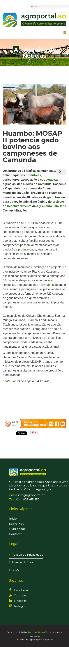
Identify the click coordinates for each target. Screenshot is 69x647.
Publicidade (17, 529)
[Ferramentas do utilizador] (61, 172)
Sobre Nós (16, 523)
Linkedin (19, 600)
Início (13, 518)
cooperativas (49, 179)
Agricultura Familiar (50, 206)
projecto (58, 201)
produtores (33, 175)
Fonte (6, 381)
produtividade (27, 249)
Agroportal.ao (36, 632)
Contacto (15, 534)
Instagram (20, 606)
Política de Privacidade (27, 554)
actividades (46, 284)
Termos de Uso (22, 562)
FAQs (15, 569)
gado (50, 197)
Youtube (19, 595)
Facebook (21, 590)
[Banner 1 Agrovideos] (34, 423)
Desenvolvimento (19, 206)
